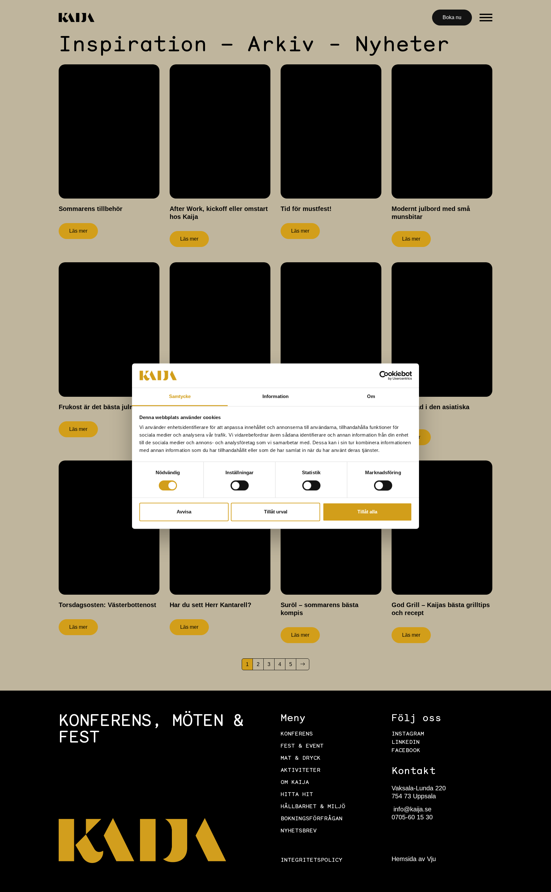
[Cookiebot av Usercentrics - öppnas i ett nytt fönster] (384, 375)
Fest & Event (302, 746)
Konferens (297, 734)
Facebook (406, 751)
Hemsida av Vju (414, 858)
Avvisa (184, 512)
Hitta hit (297, 795)
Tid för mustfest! (306, 208)
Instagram (408, 734)
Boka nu (452, 17)
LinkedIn (406, 742)
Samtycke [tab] (180, 396)
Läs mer (78, 231)
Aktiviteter (300, 770)
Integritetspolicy (311, 860)
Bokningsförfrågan (311, 819)
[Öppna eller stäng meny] (486, 17)
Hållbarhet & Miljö (313, 807)
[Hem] (76, 17)
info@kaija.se (411, 809)
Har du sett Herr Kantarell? (210, 604)
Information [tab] (275, 396)
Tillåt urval (275, 512)
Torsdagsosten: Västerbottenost (107, 604)
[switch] (240, 485)
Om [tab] (371, 396)
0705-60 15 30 (412, 817)
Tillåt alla (367, 512)
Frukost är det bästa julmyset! (104, 406)
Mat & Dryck (300, 758)
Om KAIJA (295, 783)
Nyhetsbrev (299, 831)
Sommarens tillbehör (90, 208)
